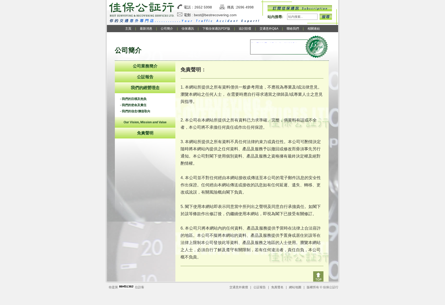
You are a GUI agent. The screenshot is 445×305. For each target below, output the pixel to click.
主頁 (128, 28)
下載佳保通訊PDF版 (216, 28)
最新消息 (146, 28)
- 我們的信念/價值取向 (135, 111)
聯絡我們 (293, 28)
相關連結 (313, 28)
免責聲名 (277, 287)
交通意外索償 (238, 287)
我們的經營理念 (145, 87)
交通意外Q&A (269, 28)
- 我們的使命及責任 (133, 105)
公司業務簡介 (145, 66)
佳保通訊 (188, 28)
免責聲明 (145, 133)
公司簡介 (167, 28)
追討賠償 (245, 28)
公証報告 (145, 77)
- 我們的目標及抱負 (133, 99)
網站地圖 (295, 287)
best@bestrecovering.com (215, 15)
